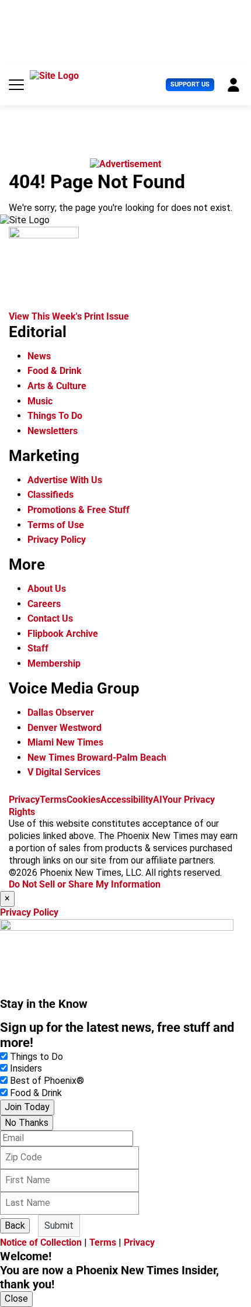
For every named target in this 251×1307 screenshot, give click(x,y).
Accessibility (126, 799)
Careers (44, 603)
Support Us (190, 84)
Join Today (27, 1106)
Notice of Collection (41, 1242)
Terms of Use (55, 525)
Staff (37, 648)
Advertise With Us (64, 480)
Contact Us (50, 618)
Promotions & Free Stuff (78, 509)
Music (40, 401)
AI (157, 799)
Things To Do (54, 415)
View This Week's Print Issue (69, 316)
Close (16, 1298)
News (39, 356)
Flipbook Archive (62, 633)
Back (15, 1225)
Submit (59, 1225)
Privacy (24, 799)
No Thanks (26, 1122)
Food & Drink (54, 370)
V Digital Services (63, 772)
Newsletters (52, 430)
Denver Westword (64, 727)
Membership (54, 663)
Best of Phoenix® (47, 1080)
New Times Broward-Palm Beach (96, 757)
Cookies (83, 799)
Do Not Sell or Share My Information (85, 884)
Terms (53, 799)
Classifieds (50, 494)
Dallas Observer (60, 712)
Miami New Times (65, 742)
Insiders (26, 1068)
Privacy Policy (56, 539)
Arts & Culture (56, 385)
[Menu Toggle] (16, 85)
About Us (46, 588)
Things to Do (36, 1056)
